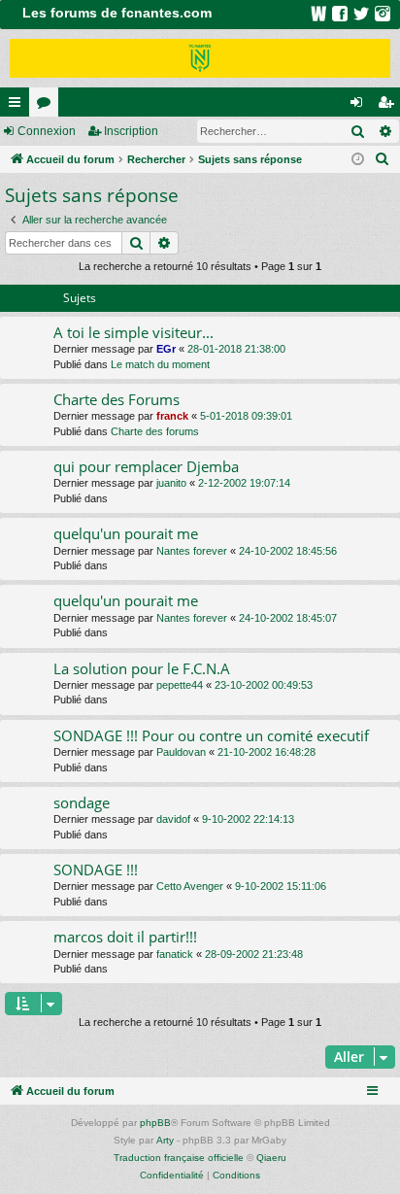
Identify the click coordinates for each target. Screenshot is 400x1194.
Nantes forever (191, 551)
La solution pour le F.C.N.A (141, 668)
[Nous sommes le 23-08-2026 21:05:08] (357, 160)
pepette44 (179, 685)
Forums (47, 106)
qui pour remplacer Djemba (146, 466)
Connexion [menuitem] (360, 106)
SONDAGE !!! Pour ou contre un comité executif (211, 735)
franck (172, 416)
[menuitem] (382, 159)
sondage (81, 802)
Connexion (46, 131)
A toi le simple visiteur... (133, 332)
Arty (165, 1140)
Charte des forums (155, 431)
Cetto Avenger (189, 886)
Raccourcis (18, 106)
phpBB (155, 1122)
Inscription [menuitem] (389, 106)
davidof (173, 819)
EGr (166, 349)
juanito (171, 483)
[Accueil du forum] (200, 58)
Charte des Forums (116, 399)
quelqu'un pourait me (125, 533)
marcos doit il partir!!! (125, 936)
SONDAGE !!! (95, 869)
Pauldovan (181, 752)
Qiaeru (271, 1157)
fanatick (174, 954)
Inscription (131, 131)
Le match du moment (160, 364)
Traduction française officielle (179, 1157)
